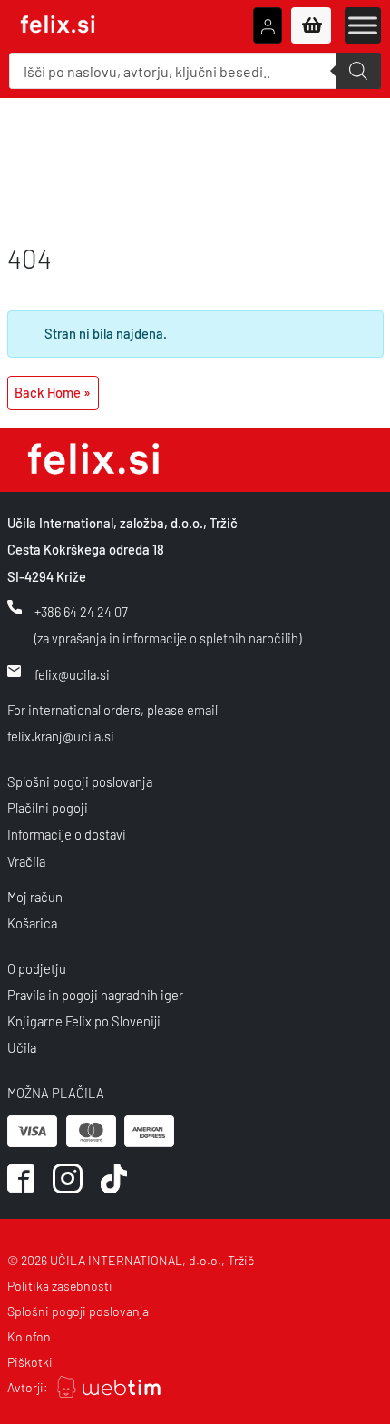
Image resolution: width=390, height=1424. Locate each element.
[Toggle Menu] (362, 25)
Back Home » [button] (53, 392)
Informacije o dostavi (66, 834)
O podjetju (36, 968)
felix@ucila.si (72, 674)
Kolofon (29, 1336)
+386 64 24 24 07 (81, 612)
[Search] (358, 71)
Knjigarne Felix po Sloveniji (84, 1021)
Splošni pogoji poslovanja (79, 781)
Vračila (26, 861)
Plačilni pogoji (47, 808)
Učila (21, 1047)
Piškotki (30, 1362)
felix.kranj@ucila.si (60, 736)
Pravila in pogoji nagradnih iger (95, 995)
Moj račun (35, 897)
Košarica (32, 923)
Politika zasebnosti (59, 1285)
